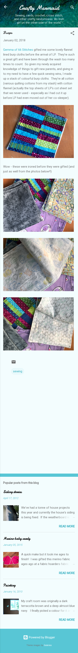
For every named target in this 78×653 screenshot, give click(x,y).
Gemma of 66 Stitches (18, 50)
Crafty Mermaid (39, 7)
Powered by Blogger (41, 637)
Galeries (48, 645)
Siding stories (12, 491)
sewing (17, 371)
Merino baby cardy (16, 538)
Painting (9, 585)
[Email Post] (13, 363)
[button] (72, 34)
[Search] (72, 8)
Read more (67, 526)
